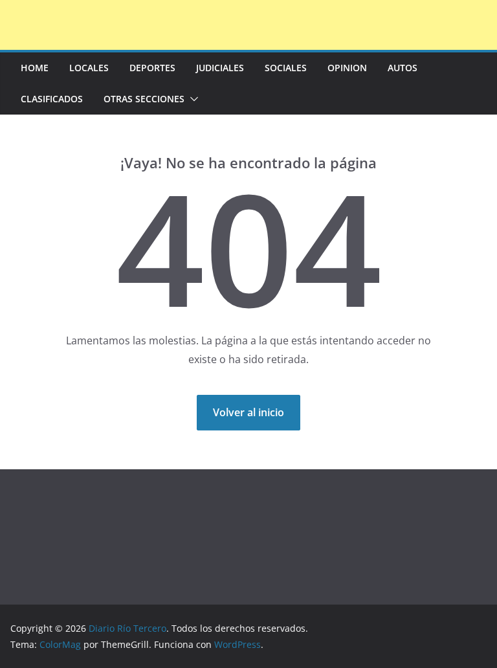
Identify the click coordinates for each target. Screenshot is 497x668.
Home (35, 67)
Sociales (286, 67)
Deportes (152, 67)
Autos (402, 67)
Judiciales (220, 67)
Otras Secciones (144, 99)
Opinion (347, 67)
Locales (89, 67)
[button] (191, 99)
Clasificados (52, 99)
